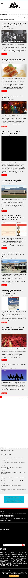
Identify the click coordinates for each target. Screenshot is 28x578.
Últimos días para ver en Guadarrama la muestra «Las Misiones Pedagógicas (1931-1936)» (13, 25)
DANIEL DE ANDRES (5, 554)
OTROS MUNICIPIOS (18, 562)
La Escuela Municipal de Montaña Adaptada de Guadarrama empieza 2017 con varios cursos (12, 291)
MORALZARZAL (18, 560)
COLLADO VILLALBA (18, 552)
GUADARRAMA (20, 557)
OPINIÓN (8, 562)
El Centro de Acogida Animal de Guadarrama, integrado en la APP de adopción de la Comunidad (12, 217)
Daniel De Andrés (5, 28)
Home (2, 11)
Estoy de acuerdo (14, 575)
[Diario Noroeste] (14, 4)
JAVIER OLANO (8, 558)
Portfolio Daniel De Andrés (6, 563)
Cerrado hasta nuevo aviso (6, 454)
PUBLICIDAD (16, 563)
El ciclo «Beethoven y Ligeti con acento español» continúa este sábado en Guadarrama (13, 329)
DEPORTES (15, 554)
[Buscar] (23, 545)
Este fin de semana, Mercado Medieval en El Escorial (11, 485)
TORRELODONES (6, 565)
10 (13, 397)
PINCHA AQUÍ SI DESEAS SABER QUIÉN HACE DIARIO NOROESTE (14, 518)
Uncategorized (15, 565)
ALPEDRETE (4, 552)
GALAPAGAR (10, 557)
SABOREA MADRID (23, 563)
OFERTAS (3, 562)
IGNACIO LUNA (3, 558)
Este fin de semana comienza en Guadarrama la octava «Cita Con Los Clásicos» (12, 254)
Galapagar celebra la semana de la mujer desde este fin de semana (14, 477)
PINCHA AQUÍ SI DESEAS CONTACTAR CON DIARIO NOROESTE (14, 513)
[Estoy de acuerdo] (26, 573)
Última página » (21, 398)
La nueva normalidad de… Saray (7, 450)
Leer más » (4, 54)
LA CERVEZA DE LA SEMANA (18, 558)
